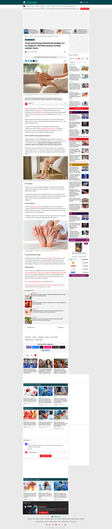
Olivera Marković (34, 51)
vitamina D (38, 110)
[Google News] (87, 58)
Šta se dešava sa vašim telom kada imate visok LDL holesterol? (42, 285)
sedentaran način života (47, 128)
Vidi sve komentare (45, 455)
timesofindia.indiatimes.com (35, 281)
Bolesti (31, 36)
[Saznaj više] (67, 503)
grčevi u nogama (34, 206)
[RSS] (84, 58)
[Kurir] (30, 2)
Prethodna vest (30, 327)
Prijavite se (44, 512)
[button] (64, 52)
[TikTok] (81, 58)
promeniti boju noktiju (49, 258)
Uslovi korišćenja (73, 521)
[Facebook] (70, 58)
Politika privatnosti (65, 521)
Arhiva (59, 521)
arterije (32, 187)
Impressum (46, 521)
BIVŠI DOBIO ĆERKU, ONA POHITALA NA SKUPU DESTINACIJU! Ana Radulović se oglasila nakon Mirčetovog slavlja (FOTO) (48, 8)
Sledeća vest (61, 327)
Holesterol (28, 108)
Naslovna (27, 36)
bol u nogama (54, 337)
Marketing (37, 521)
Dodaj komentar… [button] (33, 452)
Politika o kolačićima (53, 521)
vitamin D (47, 337)
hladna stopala (39, 339)
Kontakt (41, 521)
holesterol (28, 337)
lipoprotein (39, 114)
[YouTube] (79, 58)
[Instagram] (73, 58)
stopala (34, 337)
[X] (76, 58)
